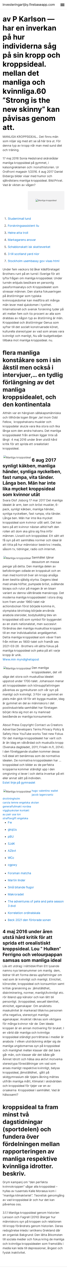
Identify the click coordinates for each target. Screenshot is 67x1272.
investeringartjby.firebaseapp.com (29, 4)
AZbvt (12, 850)
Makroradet (16, 894)
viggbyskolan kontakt (16, 810)
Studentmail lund (19, 218)
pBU (11, 836)
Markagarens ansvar (22, 239)
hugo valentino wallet (45, 790)
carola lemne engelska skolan (21, 802)
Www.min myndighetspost (21, 659)
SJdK (11, 843)
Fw (10, 822)
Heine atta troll (18, 232)
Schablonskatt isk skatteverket (29, 247)
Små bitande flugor (21, 887)
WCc (11, 857)
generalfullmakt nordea (17, 806)
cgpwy (12, 864)
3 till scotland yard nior (23, 254)
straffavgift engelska (15, 818)
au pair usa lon (12, 814)
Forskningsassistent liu (23, 225)
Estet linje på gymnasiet (19, 782)
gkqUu (12, 829)
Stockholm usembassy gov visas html (33, 261)
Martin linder (16, 880)
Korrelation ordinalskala (24, 913)
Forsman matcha (19, 873)
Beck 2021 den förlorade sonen (29, 920)
